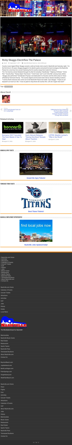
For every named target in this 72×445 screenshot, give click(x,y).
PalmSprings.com (6, 371)
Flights (3, 389)
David (5, 63)
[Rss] (33, 442)
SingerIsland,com (6, 374)
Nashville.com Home (7, 257)
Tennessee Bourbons (7, 277)
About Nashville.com (7, 279)
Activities (4, 259)
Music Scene (5, 271)
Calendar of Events (7, 262)
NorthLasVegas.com (7, 368)
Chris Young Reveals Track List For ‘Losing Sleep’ (12, 110)
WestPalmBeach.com (7, 378)
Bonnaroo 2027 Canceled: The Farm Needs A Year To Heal (12, 137)
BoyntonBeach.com (7, 362)
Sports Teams (5, 274)
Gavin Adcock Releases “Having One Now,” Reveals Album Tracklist (35, 137)
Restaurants (5, 272)
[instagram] (38, 442)
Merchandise (5, 335)
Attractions (4, 261)
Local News (4, 312)
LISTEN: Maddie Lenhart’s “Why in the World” (58, 136)
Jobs (2, 269)
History (3, 267)
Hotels (3, 309)
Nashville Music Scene (8, 338)
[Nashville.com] (36, 8)
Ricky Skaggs (8, 86)
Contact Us (4, 281)
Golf (2, 266)
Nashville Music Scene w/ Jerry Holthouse (35, 63)
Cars (2, 392)
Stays (2, 387)
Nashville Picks (6, 276)
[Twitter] (36, 442)
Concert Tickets (6, 264)
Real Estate (4, 341)
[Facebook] (35, 442)
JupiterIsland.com (6, 365)
